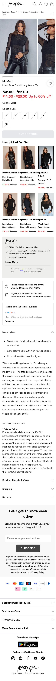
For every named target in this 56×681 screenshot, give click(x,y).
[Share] (52, 13)
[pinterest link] (20, 658)
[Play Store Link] (28, 644)
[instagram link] (13, 658)
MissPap (7, 81)
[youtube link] (35, 658)
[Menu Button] (4, 4)
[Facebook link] (28, 658)
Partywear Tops (8, 12)
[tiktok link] (43, 658)
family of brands (33, 563)
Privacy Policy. (38, 572)
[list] (28, 48)
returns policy (45, 296)
